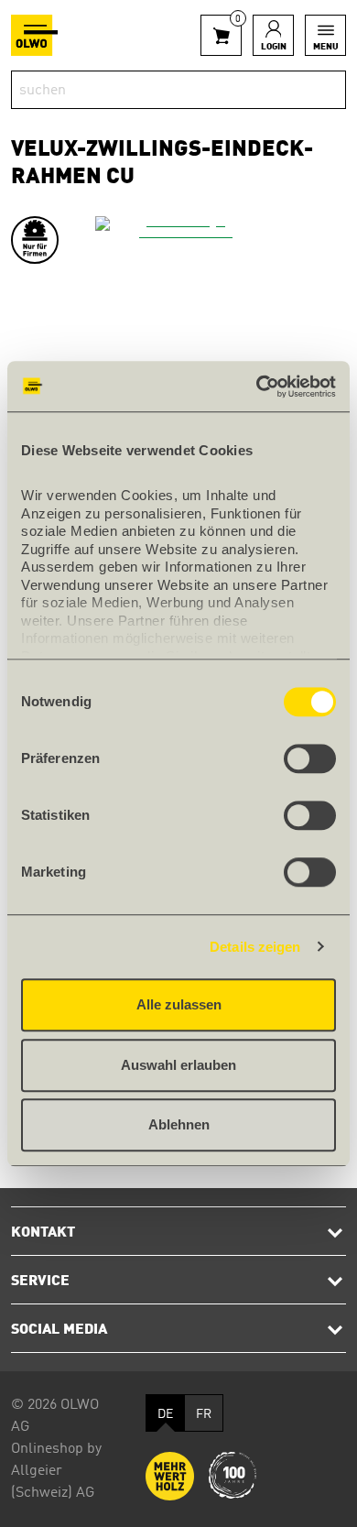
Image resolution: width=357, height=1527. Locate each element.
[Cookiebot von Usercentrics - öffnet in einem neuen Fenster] (257, 386)
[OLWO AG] (34, 35)
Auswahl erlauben (178, 1065)
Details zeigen (255, 946)
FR (203, 1414)
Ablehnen (179, 1124)
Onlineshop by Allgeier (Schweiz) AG (56, 1471)
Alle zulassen (179, 1004)
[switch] (310, 758)
